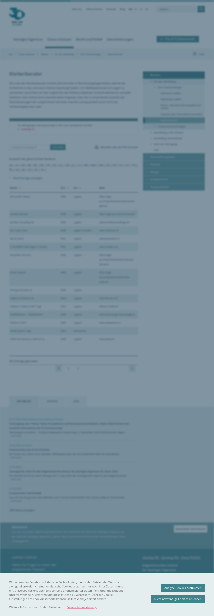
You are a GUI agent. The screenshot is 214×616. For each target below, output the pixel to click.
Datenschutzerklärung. (82, 607)
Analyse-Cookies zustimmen (182, 588)
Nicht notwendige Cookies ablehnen (177, 599)
